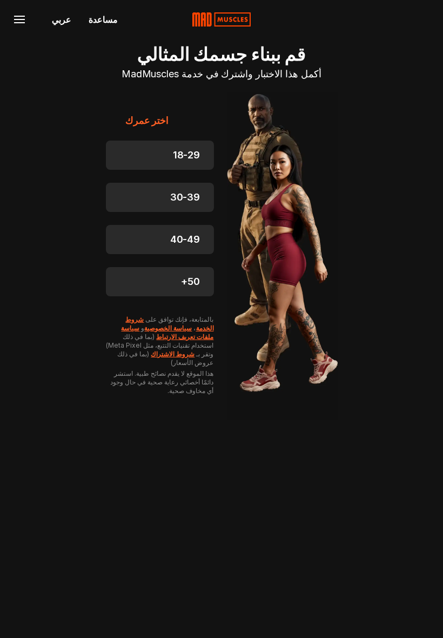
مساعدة (103, 19)
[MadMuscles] (221, 19)
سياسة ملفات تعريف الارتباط (167, 332)
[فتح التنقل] (19, 19)
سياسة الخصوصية (168, 328)
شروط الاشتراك (172, 354)
